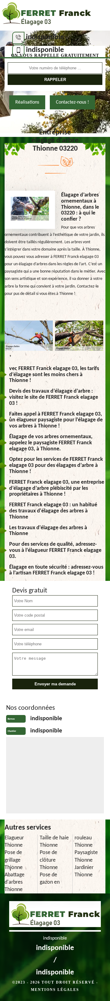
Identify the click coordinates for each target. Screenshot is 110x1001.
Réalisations (27, 102)
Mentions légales (55, 990)
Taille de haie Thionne (54, 841)
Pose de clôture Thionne (49, 860)
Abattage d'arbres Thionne (14, 882)
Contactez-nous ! (72, 102)
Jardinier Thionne (84, 871)
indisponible (45, 37)
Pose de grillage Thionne (14, 860)
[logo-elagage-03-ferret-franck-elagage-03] (46, 15)
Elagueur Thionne (14, 841)
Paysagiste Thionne (86, 856)
